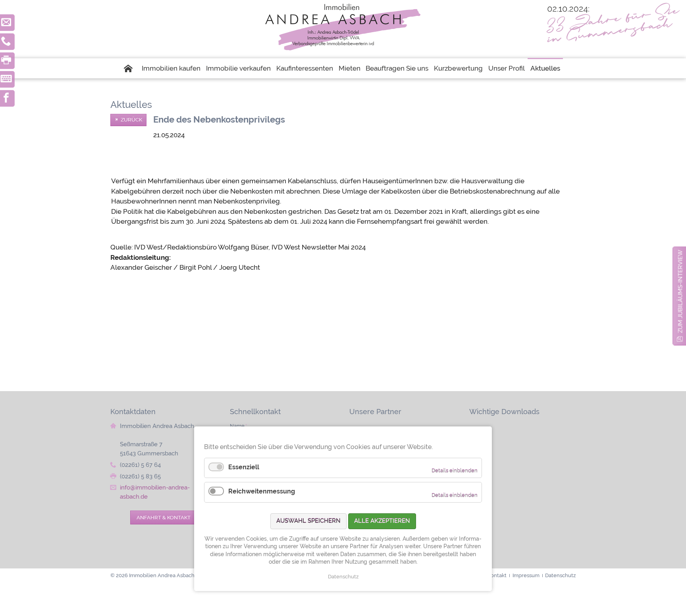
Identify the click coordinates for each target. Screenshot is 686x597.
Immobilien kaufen (171, 68)
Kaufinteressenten (304, 68)
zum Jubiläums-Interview (680, 291)
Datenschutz (343, 577)
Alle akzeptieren (382, 520)
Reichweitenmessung (261, 491)
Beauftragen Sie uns (397, 68)
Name (238, 425)
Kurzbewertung (458, 68)
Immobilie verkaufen (238, 68)
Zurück (131, 120)
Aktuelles (545, 68)
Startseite (131, 68)
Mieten (349, 68)
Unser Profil (506, 68)
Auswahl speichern (308, 520)
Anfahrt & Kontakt (164, 517)
